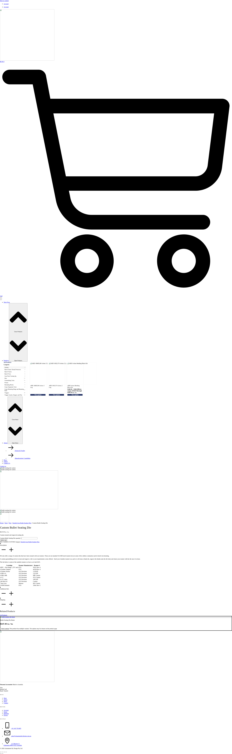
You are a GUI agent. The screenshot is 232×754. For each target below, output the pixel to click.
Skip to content (4, 1)
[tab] (15, 367)
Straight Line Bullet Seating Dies (21, 523)
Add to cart (4, 540)
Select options (5, 628)
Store (6, 523)
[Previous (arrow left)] (0, 753)
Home (2, 523)
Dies (10, 523)
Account (6, 4)
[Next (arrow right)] (2, 753)
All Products (7, 362)
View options (37, 395)
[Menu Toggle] (1, 298)
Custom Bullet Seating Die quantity (10, 538)
